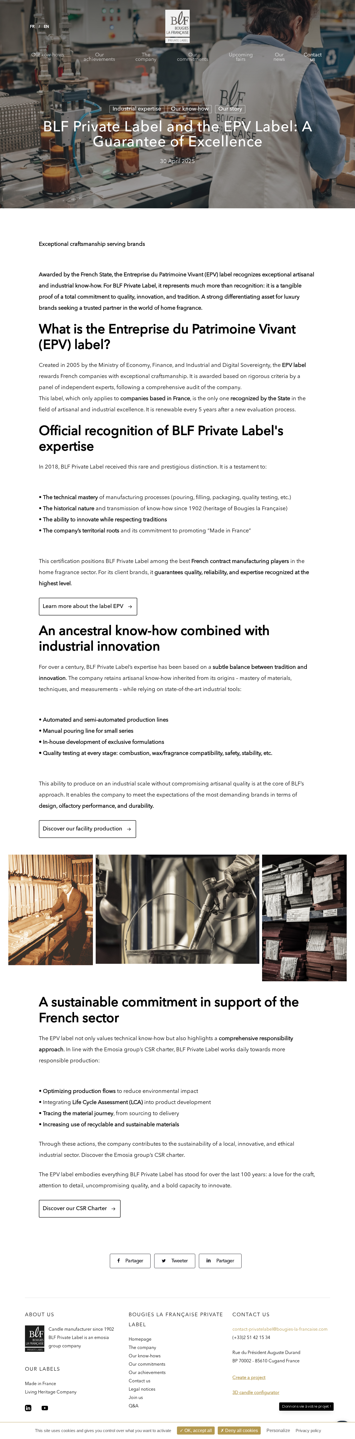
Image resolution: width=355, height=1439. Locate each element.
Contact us (139, 1381)
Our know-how (190, 109)
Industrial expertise (137, 109)
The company (142, 1348)
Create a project (248, 1378)
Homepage (140, 1339)
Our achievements (147, 1373)
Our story (230, 109)
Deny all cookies (241, 1430)
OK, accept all (197, 1430)
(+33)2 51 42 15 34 (251, 1338)
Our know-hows (145, 1356)
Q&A (133, 1406)
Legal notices (142, 1389)
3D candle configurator (255, 1393)
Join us (136, 1398)
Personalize (278, 1430)
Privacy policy (308, 1430)
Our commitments (147, 1364)
